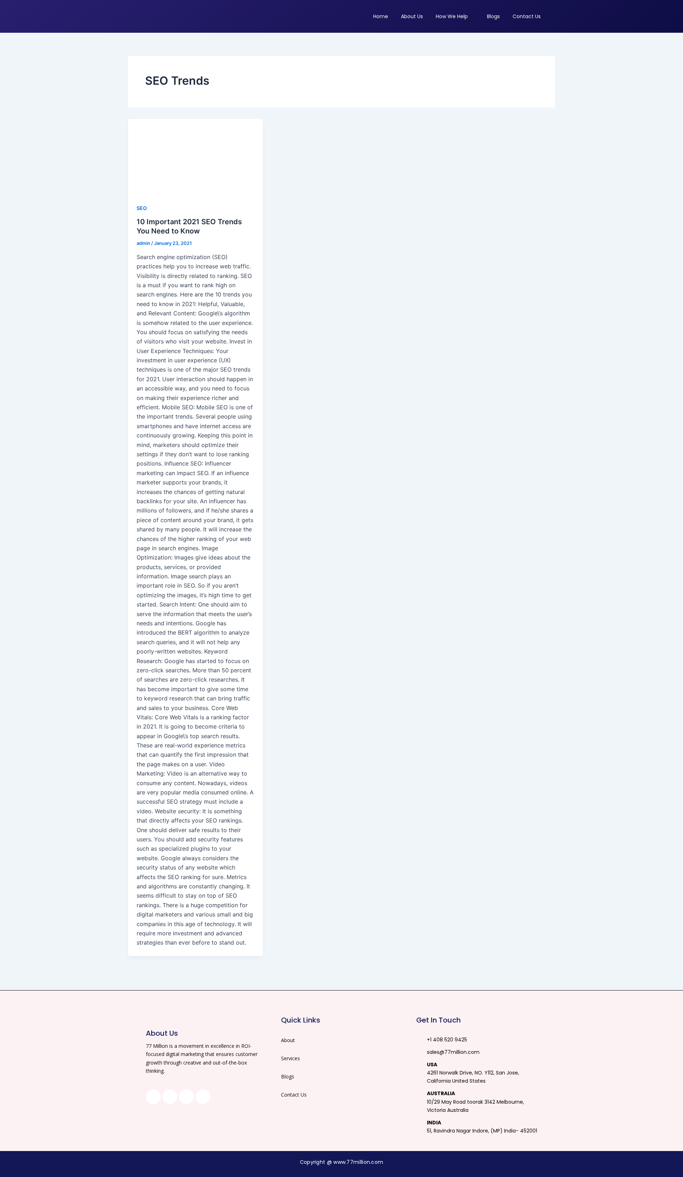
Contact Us (294, 1094)
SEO (142, 208)
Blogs (287, 1076)
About (288, 1040)
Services (290, 1058)
